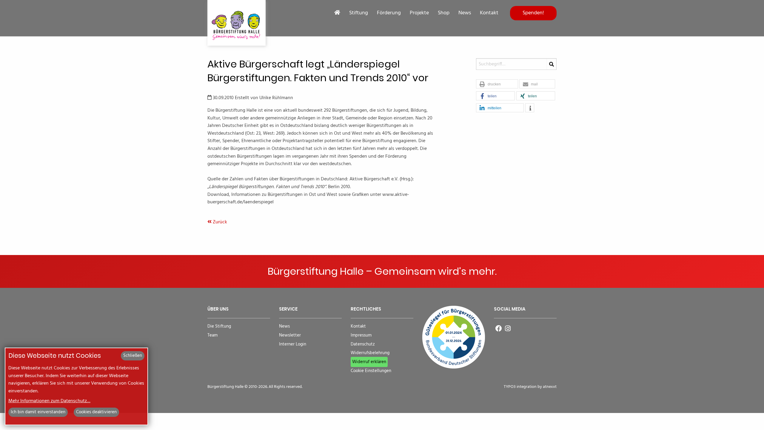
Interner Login (292, 344)
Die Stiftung (219, 326)
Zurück (219, 222)
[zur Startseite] (236, 23)
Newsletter (290, 335)
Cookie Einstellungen (371, 371)
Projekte (419, 13)
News (464, 13)
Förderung (389, 13)
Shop (443, 13)
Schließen (132, 355)
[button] (497, 84)
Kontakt (489, 13)
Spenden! (533, 13)
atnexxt (550, 386)
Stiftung (358, 13)
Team (212, 335)
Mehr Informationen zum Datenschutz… (49, 401)
